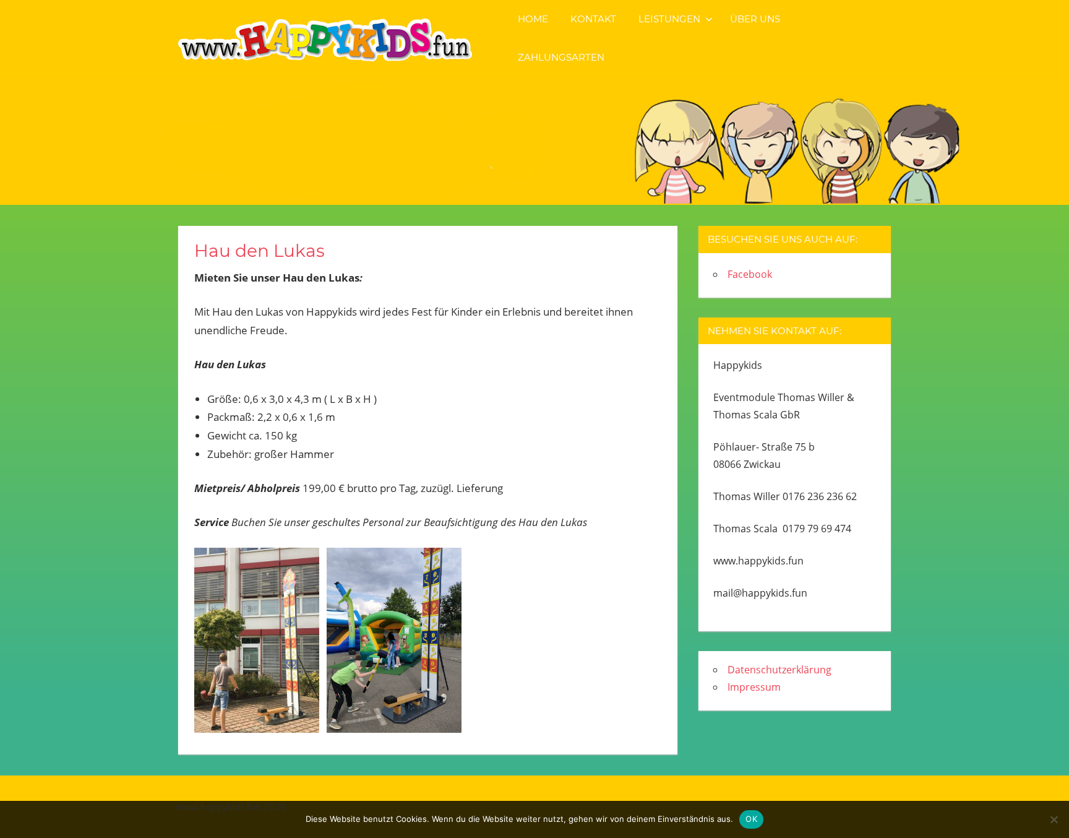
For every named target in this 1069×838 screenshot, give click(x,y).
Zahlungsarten (561, 57)
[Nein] (1053, 819)
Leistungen (669, 19)
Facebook (750, 274)
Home (533, 19)
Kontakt (593, 19)
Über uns (755, 19)
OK (751, 819)
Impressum (754, 687)
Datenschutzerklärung (779, 669)
